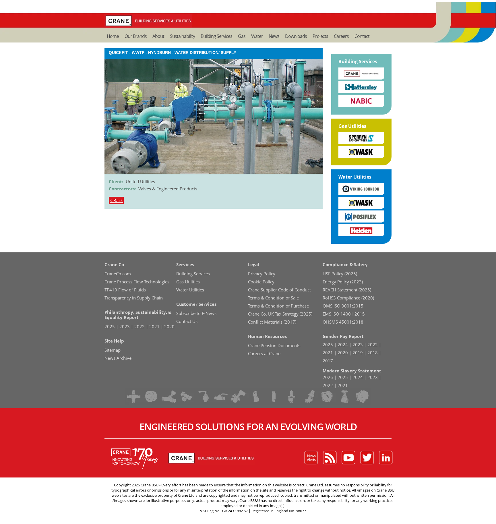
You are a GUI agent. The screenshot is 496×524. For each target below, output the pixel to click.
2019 (357, 352)
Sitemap (112, 350)
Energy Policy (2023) (343, 282)
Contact (361, 36)
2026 (328, 377)
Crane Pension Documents (274, 345)
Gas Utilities (352, 126)
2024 (343, 344)
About (158, 36)
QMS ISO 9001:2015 (343, 306)
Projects (320, 36)
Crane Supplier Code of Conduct (279, 290)
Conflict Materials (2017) (272, 322)
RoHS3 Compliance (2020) (348, 298)
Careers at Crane (264, 353)
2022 (139, 326)
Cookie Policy (261, 282)
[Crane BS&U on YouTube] (348, 458)
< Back (116, 200)
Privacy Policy (261, 273)
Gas (241, 36)
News (274, 36)
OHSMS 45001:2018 (343, 322)
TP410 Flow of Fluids (125, 290)
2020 (169, 326)
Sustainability (182, 36)
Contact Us (186, 321)
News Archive (117, 358)
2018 (372, 352)
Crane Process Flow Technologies (136, 282)
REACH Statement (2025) (347, 290)
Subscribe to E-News (196, 313)
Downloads (296, 36)
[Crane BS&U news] (311, 458)
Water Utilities (354, 177)
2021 (154, 326)
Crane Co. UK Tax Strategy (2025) (280, 314)
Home (113, 36)
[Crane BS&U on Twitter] (367, 458)
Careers (341, 36)
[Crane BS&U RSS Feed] (329, 458)
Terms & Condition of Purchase (278, 306)
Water (257, 36)
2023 (124, 326)
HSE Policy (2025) (340, 273)
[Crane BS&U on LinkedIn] (385, 458)
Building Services (216, 36)
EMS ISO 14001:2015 (344, 314)
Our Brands (136, 36)
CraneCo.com (117, 273)
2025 (109, 326)
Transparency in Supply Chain (133, 298)
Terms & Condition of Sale (273, 298)
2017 (328, 360)
